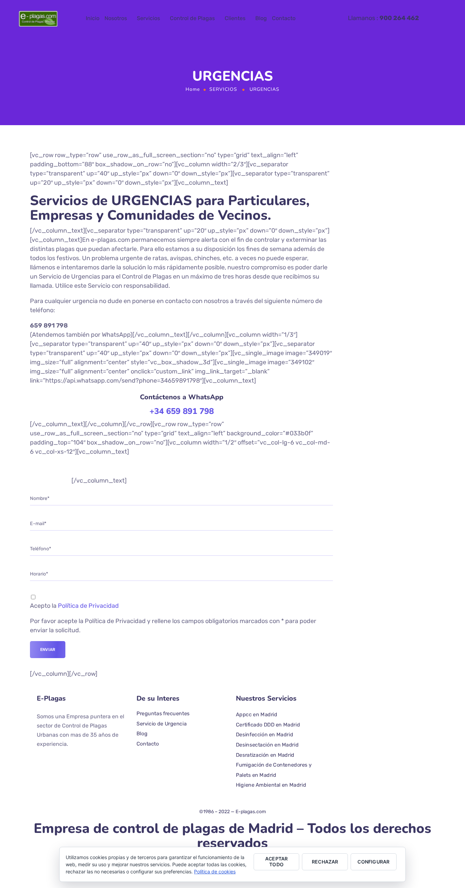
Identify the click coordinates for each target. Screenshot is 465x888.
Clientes (235, 18)
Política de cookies (215, 871)
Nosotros (116, 18)
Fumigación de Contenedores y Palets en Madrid (273, 770)
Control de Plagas (192, 18)
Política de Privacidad (88, 605)
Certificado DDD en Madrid (268, 724)
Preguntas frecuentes (163, 713)
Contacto (283, 18)
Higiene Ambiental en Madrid (271, 785)
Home (193, 89)
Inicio (92, 18)
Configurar (373, 862)
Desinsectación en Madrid (267, 744)
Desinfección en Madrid (264, 735)
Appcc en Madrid (256, 714)
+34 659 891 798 (181, 411)
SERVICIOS (223, 89)
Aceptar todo (276, 861)
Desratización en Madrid (265, 755)
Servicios (148, 18)
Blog (261, 18)
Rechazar (325, 862)
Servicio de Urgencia (162, 723)
